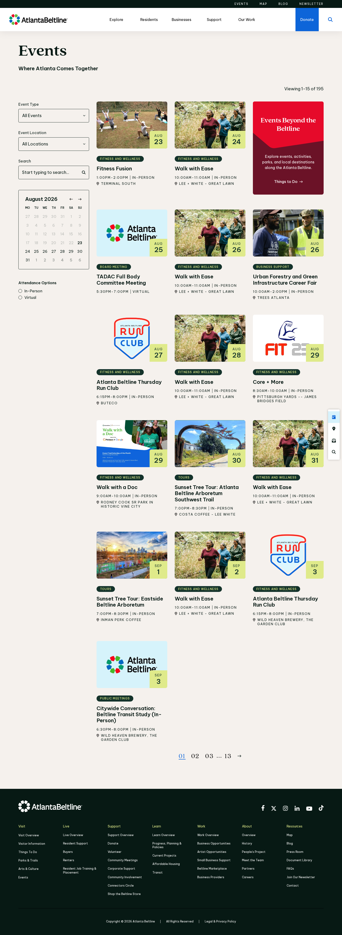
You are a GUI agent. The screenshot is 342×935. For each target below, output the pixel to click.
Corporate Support (121, 868)
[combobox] (53, 115)
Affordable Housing (166, 864)
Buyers (68, 852)
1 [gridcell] (71, 216)
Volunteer (114, 852)
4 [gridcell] (36, 225)
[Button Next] (239, 756)
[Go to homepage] (38, 19)
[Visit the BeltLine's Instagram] (285, 809)
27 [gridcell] (27, 216)
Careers (248, 877)
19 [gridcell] (45, 242)
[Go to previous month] (71, 199)
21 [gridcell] (62, 242)
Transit (157, 872)
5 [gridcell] (45, 225)
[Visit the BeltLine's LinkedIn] (297, 809)
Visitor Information (31, 843)
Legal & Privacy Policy (220, 921)
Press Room (295, 852)
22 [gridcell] (71, 242)
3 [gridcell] (27, 225)
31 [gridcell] (62, 216)
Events (23, 877)
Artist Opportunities (211, 852)
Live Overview (73, 835)
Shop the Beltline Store (124, 894)
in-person (33, 291)
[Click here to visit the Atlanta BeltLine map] (334, 429)
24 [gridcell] (27, 251)
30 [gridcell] (53, 216)
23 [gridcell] (79, 242)
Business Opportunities (214, 843)
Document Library (299, 860)
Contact (293, 885)
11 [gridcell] (36, 234)
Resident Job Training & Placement (79, 870)
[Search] (330, 19)
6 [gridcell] (53, 225)
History (247, 843)
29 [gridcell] (45, 216)
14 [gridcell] (62, 234)
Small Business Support (214, 860)
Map (290, 835)
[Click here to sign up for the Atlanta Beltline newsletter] (334, 440)
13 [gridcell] (54, 234)
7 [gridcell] (62, 225)
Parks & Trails (28, 860)
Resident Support (75, 843)
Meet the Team (253, 860)
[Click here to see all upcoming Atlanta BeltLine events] (334, 417)
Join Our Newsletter (301, 877)
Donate (113, 843)
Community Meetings (123, 860)
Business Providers (210, 877)
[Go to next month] (79, 199)
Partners (248, 868)
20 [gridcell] (53, 242)
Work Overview (208, 835)
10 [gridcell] (28, 234)
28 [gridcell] (36, 216)
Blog (290, 843)
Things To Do (27, 852)
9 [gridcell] (80, 225)
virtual (30, 298)
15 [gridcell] (71, 234)
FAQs (290, 868)
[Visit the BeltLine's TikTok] (321, 808)
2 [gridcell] (80, 216)
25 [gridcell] (36, 251)
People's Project (253, 852)
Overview (248, 835)
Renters (68, 860)
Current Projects (164, 855)
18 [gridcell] (36, 242)
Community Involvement (125, 877)
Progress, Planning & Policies (166, 845)
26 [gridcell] (45, 251)
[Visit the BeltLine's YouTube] (309, 809)
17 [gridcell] (28, 242)
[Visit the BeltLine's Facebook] (263, 808)
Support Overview (121, 835)
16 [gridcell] (80, 234)
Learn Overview (163, 835)
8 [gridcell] (71, 225)
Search (24, 161)
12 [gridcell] (45, 234)
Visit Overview (28, 835)
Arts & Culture (28, 869)
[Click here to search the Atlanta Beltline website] (334, 452)
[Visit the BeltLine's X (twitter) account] (273, 809)
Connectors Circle (121, 885)
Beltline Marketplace (212, 868)
